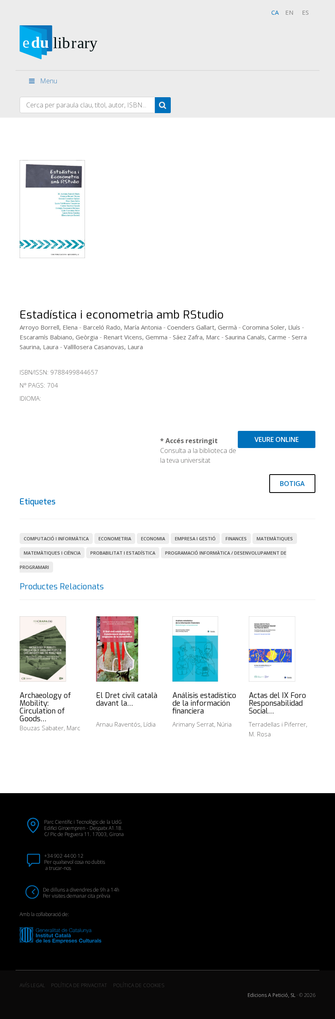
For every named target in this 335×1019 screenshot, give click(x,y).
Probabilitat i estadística (122, 553)
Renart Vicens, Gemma (135, 337)
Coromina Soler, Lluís (271, 327)
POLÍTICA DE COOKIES (138, 985)
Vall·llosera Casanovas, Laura (103, 347)
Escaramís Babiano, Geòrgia (59, 337)
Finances (236, 538)
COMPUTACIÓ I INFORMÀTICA (56, 538)
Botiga (292, 483)
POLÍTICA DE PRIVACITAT (79, 985)
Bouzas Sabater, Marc (50, 728)
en (289, 12)
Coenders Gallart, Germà (202, 327)
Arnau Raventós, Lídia (126, 724)
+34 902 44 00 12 (63, 855)
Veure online (277, 439)
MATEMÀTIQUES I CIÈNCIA (52, 553)
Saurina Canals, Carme (255, 337)
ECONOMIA (153, 538)
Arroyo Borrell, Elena (49, 327)
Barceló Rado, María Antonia (122, 327)
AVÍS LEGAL (32, 985)
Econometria (114, 538)
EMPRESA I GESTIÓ (195, 538)
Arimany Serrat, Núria (202, 724)
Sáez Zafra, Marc (196, 337)
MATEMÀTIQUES (275, 538)
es (305, 12)
